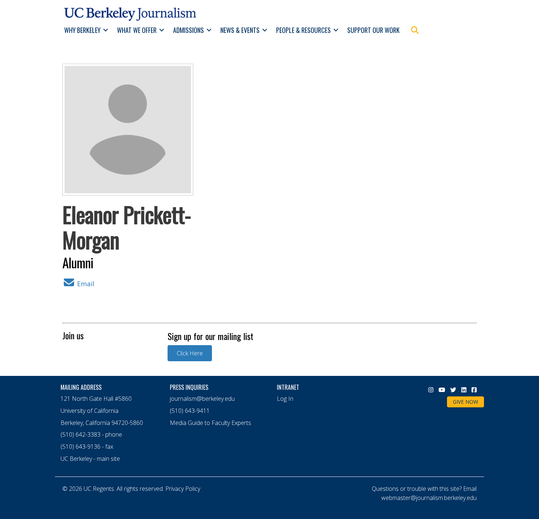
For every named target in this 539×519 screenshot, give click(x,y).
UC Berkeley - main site (90, 459)
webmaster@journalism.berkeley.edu (429, 498)
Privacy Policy (182, 489)
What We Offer (137, 30)
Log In (285, 399)
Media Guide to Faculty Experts (210, 423)
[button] (105, 30)
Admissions (188, 30)
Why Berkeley (82, 30)
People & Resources (303, 30)
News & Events (240, 30)
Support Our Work (373, 30)
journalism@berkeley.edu (202, 399)
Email (84, 283)
